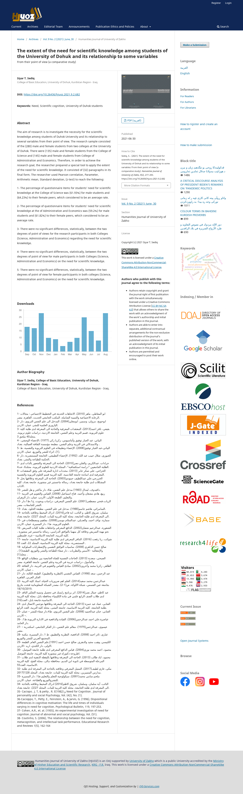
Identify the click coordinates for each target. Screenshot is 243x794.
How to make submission (196, 145)
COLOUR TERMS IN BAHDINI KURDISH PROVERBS (198, 213)
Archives (32, 26)
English (185, 73)
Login (228, 3)
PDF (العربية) (134, 120)
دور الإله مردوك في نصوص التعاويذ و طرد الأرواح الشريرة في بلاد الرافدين (201, 226)
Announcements (79, 26)
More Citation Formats (137, 185)
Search (224, 26)
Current (16, 26)
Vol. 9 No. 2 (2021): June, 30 (58, 39)
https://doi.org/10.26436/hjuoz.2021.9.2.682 (52, 94)
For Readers (187, 96)
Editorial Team (53, 26)
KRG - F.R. (98, 764)
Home (20, 39)
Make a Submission (195, 45)
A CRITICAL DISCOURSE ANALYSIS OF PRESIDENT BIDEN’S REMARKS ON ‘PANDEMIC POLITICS (201, 184)
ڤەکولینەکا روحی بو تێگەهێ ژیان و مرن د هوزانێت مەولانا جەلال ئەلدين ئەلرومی (202, 169)
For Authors (187, 102)
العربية (184, 67)
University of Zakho (141, 761)
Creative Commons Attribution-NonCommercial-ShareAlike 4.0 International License (144, 262)
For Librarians (188, 107)
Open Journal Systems (194, 640)
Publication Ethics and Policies (115, 26)
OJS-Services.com (149, 786)
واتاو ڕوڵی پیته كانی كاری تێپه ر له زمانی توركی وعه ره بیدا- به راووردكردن (203, 199)
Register (216, 3)
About (144, 26)
